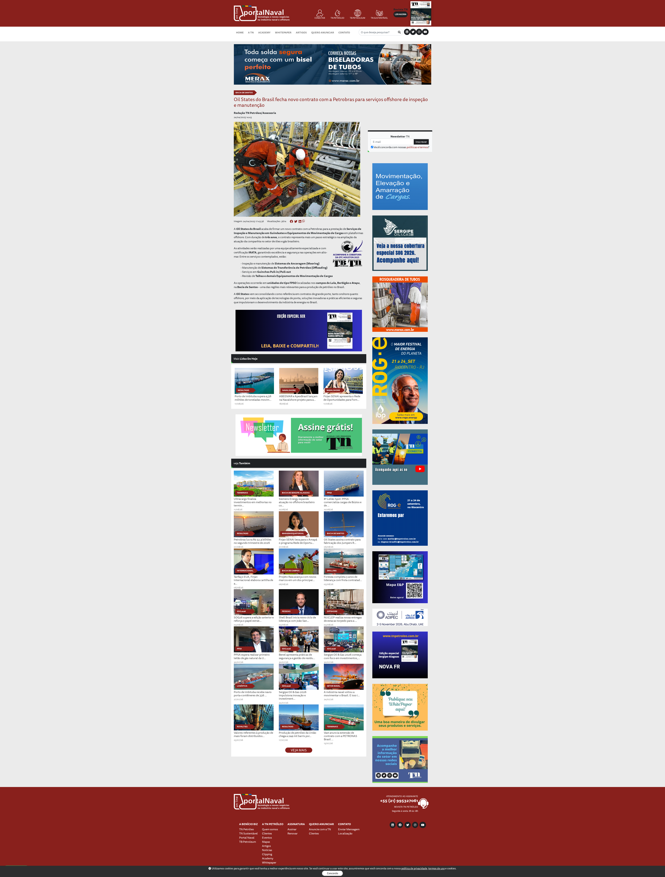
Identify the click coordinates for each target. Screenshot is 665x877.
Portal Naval (246, 837)
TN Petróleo (246, 829)
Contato (344, 32)
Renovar (292, 833)
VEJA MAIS (299, 750)
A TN (251, 32)
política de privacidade (414, 868)
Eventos (267, 837)
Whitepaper (283, 32)
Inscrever (421, 142)
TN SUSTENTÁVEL (379, 18)
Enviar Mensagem (349, 829)
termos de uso (436, 868)
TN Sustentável (248, 833)
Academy (264, 32)
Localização (345, 833)
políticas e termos (417, 147)
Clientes (267, 833)
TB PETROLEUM (357, 18)
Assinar (291, 829)
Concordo (332, 873)
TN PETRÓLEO (337, 18)
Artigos (301, 32)
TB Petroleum (247, 841)
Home (240, 32)
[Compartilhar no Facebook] (291, 221)
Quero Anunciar (322, 32)
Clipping (267, 854)
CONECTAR (319, 18)
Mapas (266, 841)
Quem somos (270, 829)
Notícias (267, 850)
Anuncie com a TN (320, 829)
